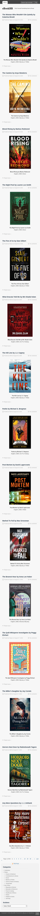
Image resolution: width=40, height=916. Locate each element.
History (7, 894)
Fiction (6, 872)
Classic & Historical (11, 874)
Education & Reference (11, 889)
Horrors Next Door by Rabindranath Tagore (19, 747)
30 (30, 859)
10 (24, 859)
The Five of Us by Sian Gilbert (14, 241)
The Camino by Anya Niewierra (14, 73)
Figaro (11, 20)
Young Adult (9, 883)
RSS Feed (16, 863)
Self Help (8, 898)
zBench (24, 913)
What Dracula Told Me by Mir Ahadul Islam (19, 297)
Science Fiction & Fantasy (12, 881)
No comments (33, 20)
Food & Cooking (10, 891)
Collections (7, 870)
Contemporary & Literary (12, 876)
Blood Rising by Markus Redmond (16, 129)
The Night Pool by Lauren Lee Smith (16, 185)
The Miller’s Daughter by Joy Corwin (16, 691)
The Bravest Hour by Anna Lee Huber (17, 577)
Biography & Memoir (11, 887)
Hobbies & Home (10, 896)
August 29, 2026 (19, 20)
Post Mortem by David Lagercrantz (16, 465)
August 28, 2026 (17, 299)
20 (27, 859)
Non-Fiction (7, 885)
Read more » (7, 66)
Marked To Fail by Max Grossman (15, 521)
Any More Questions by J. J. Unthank (17, 803)
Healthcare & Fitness (11, 893)
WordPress (31, 913)
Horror (7, 878)
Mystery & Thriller (10, 879)
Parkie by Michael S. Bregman (14, 409)
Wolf (10, 299)
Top (38, 913)
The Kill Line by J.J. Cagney (13, 353)
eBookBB (7, 8)
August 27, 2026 (19, 579)
